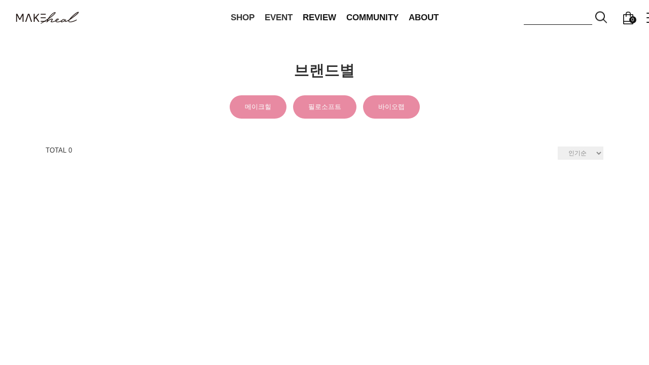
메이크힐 (258, 107)
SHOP (243, 17)
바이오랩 (391, 107)
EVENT (279, 17)
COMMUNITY (372, 17)
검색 (601, 17)
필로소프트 (324, 107)
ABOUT (424, 17)
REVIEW (319, 17)
